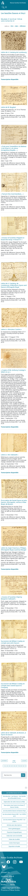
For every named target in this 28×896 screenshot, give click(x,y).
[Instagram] (15, 862)
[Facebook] (8, 862)
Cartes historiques (14, 843)
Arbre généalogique (14, 828)
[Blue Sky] (4, 866)
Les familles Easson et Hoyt (14, 793)
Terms (12, 884)
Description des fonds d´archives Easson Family (14, 806)
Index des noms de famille (14, 836)
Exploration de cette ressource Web (14, 802)
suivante (24, 760)
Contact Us (5, 872)
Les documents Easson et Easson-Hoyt (14, 811)
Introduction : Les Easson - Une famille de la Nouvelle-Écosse (14, 797)
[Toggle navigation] (4, 7)
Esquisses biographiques (14, 832)
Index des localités (14, 839)
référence (23, 26)
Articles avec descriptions (14, 825)
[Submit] (23, 775)
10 (25, 766)
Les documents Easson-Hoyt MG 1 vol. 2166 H (14, 820)
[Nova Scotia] (8, 881)
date (16, 26)
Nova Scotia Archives (18, 3)
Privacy (4, 884)
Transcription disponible (9, 79)
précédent (4, 760)
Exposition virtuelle (14, 846)
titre (12, 26)
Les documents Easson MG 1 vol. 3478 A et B (14, 815)
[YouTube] (21, 862)
